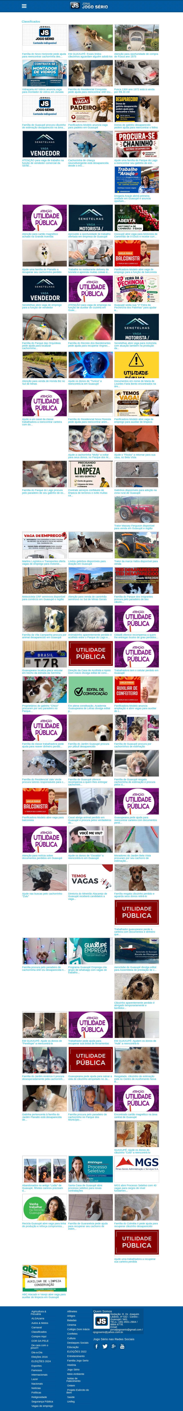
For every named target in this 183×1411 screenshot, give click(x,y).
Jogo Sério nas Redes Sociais (113, 1339)
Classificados (31, 21)
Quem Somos (102, 1311)
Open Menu (24, 6)
